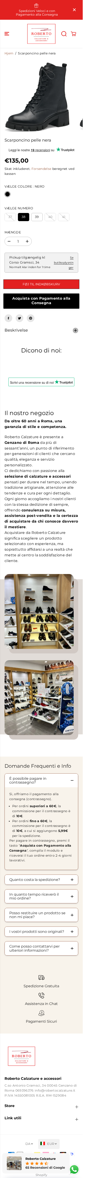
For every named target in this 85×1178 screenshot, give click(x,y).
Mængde (13, 232)
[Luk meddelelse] (74, 10)
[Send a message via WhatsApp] (74, 1169)
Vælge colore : (24, 186)
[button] (7, 34)
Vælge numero (19, 208)
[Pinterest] (30, 318)
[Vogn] (73, 34)
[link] (41, 1056)
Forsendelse (41, 169)
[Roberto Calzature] (41, 34)
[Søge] (64, 34)
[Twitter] (19, 318)
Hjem (9, 53)
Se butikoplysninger (63, 262)
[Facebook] (8, 318)
